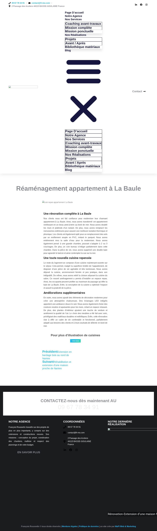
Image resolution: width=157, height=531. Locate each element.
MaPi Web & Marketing (125, 526)
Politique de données (89, 526)
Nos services (73, 19)
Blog (68, 50)
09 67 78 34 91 (78, 407)
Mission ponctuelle (79, 31)
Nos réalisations (75, 34)
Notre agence (73, 16)
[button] (83, 90)
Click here (75, 341)
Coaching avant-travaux (83, 24)
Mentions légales (70, 526)
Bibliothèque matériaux (82, 47)
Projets (70, 39)
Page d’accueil (74, 12)
